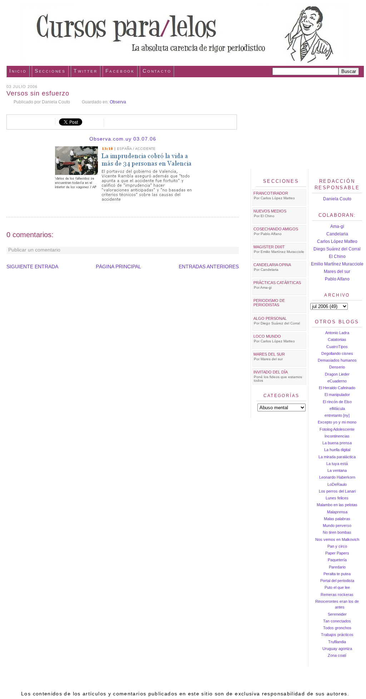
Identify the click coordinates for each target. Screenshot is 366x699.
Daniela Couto (337, 198)
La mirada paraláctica (337, 457)
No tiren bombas (337, 532)
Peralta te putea (337, 574)
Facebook (120, 71)
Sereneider (337, 614)
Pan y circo (337, 546)
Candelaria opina (272, 265)
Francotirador (270, 193)
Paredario (337, 567)
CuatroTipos (337, 346)
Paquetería (337, 560)
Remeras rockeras (337, 594)
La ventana (337, 470)
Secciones (50, 71)
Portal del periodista (337, 580)
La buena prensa (337, 443)
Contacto (157, 71)
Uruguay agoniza (337, 648)
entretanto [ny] (337, 415)
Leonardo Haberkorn (337, 477)
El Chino (337, 256)
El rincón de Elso (337, 402)
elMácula (337, 408)
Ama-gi (337, 226)
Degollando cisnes (337, 353)
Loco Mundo (267, 336)
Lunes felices (337, 498)
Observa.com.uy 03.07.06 (122, 139)
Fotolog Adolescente (337, 429)
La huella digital (337, 450)
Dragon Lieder (337, 374)
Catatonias (337, 339)
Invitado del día (270, 372)
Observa (118, 101)
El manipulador (337, 394)
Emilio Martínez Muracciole (337, 264)
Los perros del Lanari (337, 491)
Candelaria (337, 233)
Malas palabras (337, 519)
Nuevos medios (269, 211)
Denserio (337, 367)
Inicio (18, 71)
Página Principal (118, 266)
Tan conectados (337, 621)
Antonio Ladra (337, 333)
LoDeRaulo (337, 484)
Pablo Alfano (337, 279)
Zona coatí (337, 655)
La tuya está (337, 463)
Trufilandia (337, 642)
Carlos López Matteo (337, 241)
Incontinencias (337, 436)
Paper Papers (337, 553)
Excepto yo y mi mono (337, 422)
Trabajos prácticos (337, 634)
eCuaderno (337, 381)
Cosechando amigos (275, 229)
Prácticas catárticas (277, 282)
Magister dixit (269, 247)
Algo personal (270, 318)
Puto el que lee (337, 587)
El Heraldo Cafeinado (337, 388)
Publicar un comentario (34, 250)
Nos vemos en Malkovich (337, 539)
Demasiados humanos (337, 360)
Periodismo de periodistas (269, 302)
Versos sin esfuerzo (37, 93)
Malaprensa (337, 512)
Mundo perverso (337, 525)
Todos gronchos (337, 628)
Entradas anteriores (209, 266)
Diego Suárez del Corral (337, 248)
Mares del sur (337, 271)
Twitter (86, 71)
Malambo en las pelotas (337, 505)
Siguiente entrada (32, 266)
